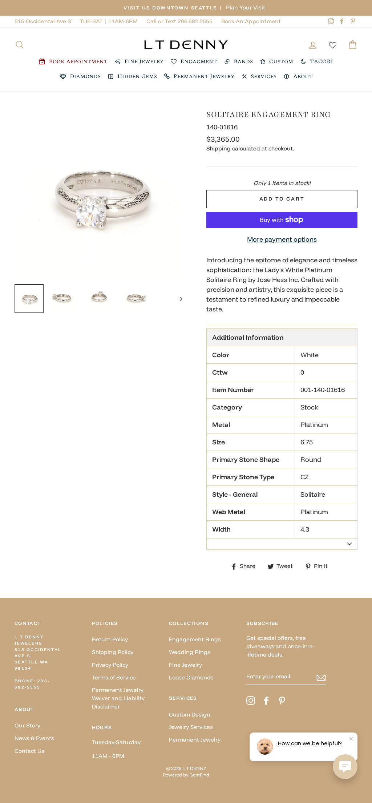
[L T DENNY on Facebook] (266, 700)
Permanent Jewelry (195, 739)
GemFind (199, 775)
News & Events (34, 738)
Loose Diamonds (191, 677)
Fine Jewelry (185, 664)
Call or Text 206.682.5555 (179, 21)
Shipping (218, 148)
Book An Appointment (251, 21)
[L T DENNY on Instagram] (250, 700)
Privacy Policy (110, 664)
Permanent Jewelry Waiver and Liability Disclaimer (118, 698)
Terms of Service (114, 677)
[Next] (177, 298)
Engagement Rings (195, 639)
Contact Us (29, 750)
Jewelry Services (191, 726)
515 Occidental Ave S (43, 21)
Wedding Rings (189, 652)
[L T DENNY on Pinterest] (282, 700)
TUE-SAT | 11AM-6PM (109, 21)
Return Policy (110, 639)
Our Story (27, 725)
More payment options (282, 239)
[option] (186, 8)
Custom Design (189, 714)
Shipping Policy (112, 652)
